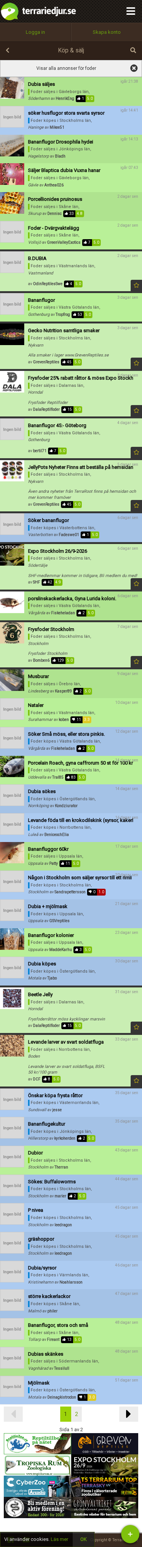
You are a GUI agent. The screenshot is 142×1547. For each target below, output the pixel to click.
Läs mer (59, 1539)
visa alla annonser (133, 69)
